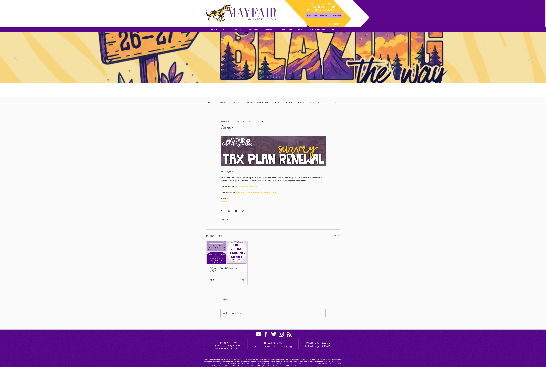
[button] (224, 29)
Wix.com (233, 348)
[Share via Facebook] (221, 210)
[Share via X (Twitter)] (228, 210)
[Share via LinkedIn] (235, 210)
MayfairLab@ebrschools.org (276, 346)
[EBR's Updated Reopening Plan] (226, 252)
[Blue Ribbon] (279, 77)
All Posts (210, 102)
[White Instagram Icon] (281, 334)
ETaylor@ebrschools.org (241, 366)
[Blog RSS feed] (289, 334)
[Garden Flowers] (267, 77)
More (313, 102)
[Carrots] (273, 77)
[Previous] (16, 57)
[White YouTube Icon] (258, 334)
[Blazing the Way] (270, 77)
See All (336, 235)
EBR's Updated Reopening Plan (224, 269)
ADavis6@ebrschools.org (281, 364)
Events (301, 102)
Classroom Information (257, 102)
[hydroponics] (276, 77)
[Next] (530, 57)
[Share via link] (242, 210)
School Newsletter (229, 102)
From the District (283, 102)
